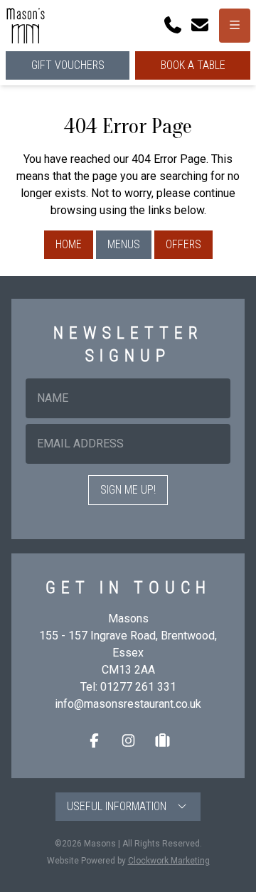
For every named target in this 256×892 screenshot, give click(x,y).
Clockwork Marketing (169, 861)
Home (68, 244)
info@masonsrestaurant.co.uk (128, 704)
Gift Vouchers (68, 65)
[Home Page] (26, 26)
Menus (123, 244)
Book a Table (193, 65)
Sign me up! (128, 490)
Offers (183, 244)
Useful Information (121, 806)
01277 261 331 (138, 687)
